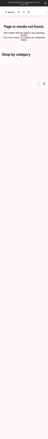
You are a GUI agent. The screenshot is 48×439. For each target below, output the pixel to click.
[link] (18, 12)
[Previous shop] (38, 84)
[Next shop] (44, 84)
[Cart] (28, 12)
